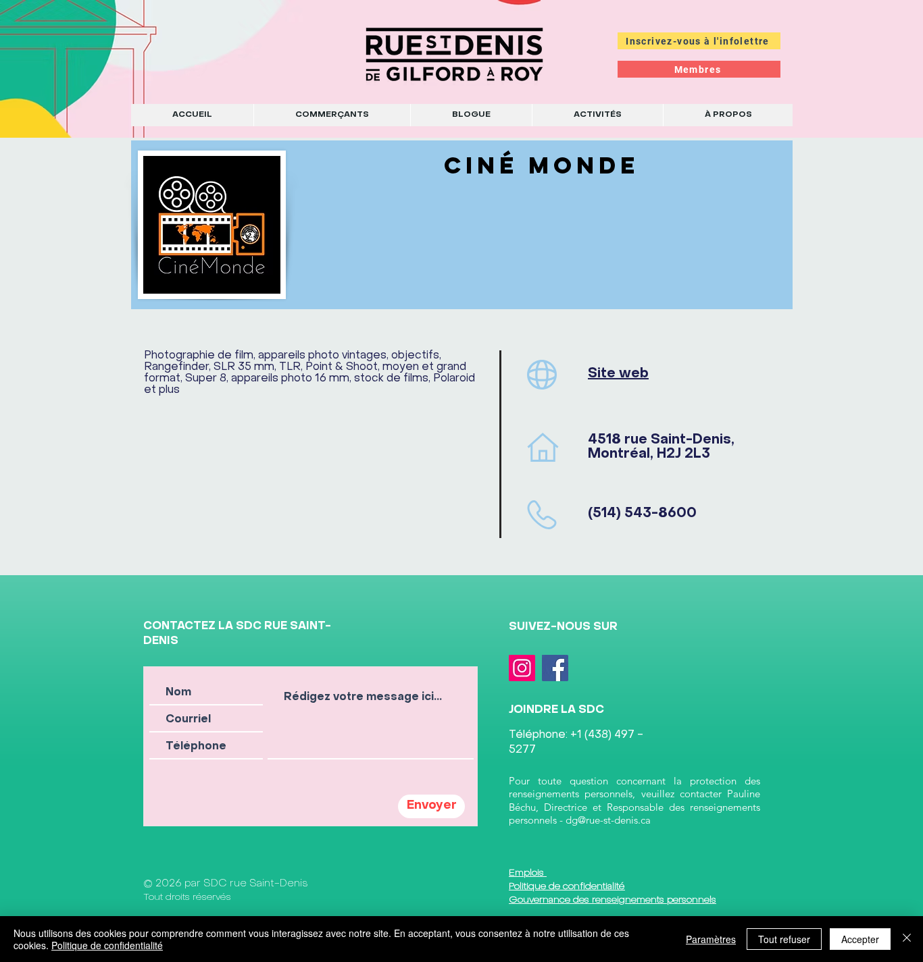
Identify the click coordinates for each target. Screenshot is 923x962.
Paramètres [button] (711, 939)
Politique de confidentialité (107, 945)
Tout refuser (784, 939)
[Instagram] (522, 668)
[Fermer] (907, 939)
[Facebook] (555, 668)
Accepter (860, 939)
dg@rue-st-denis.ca (608, 819)
